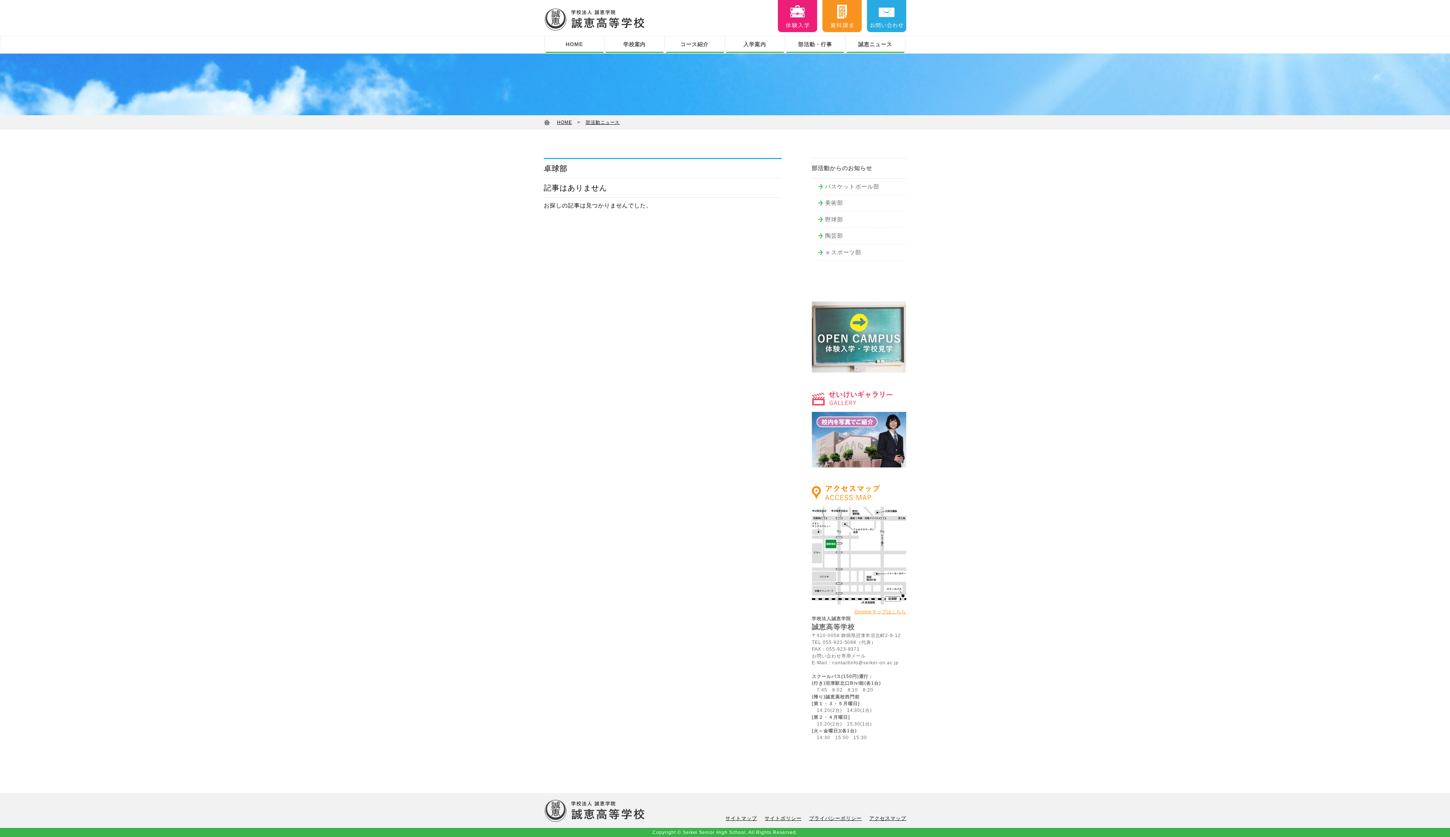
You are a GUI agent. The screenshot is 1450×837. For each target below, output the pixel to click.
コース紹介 (694, 44)
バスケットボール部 (852, 186)
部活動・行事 (815, 44)
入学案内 (755, 44)
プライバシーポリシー (835, 818)
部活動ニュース (603, 122)
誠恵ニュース (875, 44)
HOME (574, 44)
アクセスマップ (887, 818)
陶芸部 (834, 235)
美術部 (834, 203)
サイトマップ (741, 818)
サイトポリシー (783, 818)
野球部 (834, 219)
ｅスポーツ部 (843, 252)
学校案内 (634, 44)
